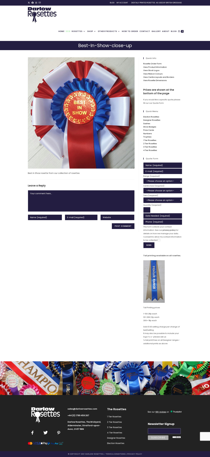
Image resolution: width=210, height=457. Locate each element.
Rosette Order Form (152, 63)
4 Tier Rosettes (150, 150)
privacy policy (169, 230)
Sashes (146, 123)
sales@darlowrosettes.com (82, 408)
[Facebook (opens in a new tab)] (32, 2)
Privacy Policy (134, 454)
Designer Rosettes (151, 120)
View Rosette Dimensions (155, 80)
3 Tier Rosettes (150, 147)
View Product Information (155, 67)
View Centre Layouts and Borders (158, 77)
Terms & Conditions (115, 454)
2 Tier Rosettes (150, 143)
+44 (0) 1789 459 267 (78, 415)
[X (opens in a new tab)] (29, 2)
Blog (112, 2)
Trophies (147, 136)
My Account (122, 2)
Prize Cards (148, 130)
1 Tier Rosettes (149, 140)
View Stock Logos (151, 70)
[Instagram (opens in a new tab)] (36, 2)
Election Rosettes (151, 116)
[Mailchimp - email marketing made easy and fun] (177, 437)
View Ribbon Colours (153, 73)
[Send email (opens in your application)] (40, 2)
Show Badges (149, 126)
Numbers (147, 133)
